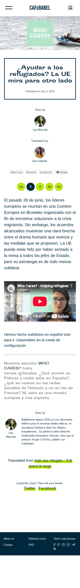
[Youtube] (68, 544)
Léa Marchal (40, 129)
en (59, 186)
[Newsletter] (73, 544)
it (40, 186)
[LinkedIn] (55, 548)
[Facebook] (54, 544)
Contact (8, 544)
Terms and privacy (64, 538)
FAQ (31, 544)
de (49, 186)
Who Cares (17, 172)
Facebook (47, 488)
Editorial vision (37, 538)
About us (8, 538)
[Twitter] (58, 544)
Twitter (29, 488)
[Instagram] (63, 544)
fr (31, 186)
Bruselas (32, 172)
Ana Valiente (39, 161)
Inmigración (46, 172)
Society (63, 172)
